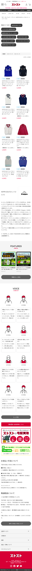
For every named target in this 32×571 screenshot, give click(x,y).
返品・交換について (6, 544)
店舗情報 (29, 10)
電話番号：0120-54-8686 (16, 563)
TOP (2, 17)
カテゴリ (22, 10)
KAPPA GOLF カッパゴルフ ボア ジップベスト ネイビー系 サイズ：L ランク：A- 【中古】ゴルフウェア (8, 83)
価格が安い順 (10, 54)
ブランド (16, 10)
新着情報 (9, 10)
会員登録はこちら (19, 424)
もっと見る (16, 417)
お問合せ (3, 536)
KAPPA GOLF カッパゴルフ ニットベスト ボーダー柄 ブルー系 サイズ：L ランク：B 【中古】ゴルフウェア (23, 173)
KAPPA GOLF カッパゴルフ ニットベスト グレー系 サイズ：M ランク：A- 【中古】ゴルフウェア (8, 173)
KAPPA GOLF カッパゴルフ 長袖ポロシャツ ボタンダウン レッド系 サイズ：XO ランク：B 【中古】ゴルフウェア (23, 142)
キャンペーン (3, 10)
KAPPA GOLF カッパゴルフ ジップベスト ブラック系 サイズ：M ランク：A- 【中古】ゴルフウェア (23, 83)
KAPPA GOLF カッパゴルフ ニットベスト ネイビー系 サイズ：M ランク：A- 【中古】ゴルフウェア (23, 112)
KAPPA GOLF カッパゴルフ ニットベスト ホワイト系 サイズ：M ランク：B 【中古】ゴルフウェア (8, 142)
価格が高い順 (17, 54)
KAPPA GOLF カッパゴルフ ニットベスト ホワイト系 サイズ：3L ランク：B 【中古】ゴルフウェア (8, 112)
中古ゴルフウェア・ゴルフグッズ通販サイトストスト (13, 569)
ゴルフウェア (7, 17)
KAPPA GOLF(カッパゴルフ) (22, 17)
